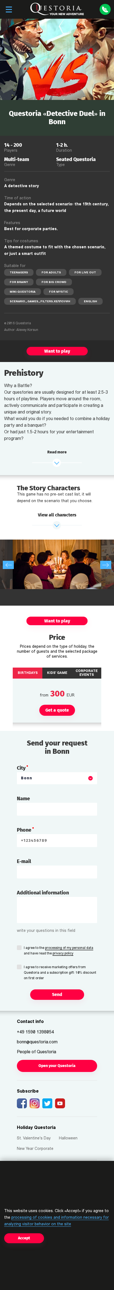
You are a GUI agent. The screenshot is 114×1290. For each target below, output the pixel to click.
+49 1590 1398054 (35, 1032)
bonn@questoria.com (37, 1042)
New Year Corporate (35, 1149)
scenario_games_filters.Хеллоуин (40, 301)
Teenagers (19, 272)
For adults (51, 272)
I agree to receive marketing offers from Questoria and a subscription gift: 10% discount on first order (60, 973)
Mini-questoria (22, 291)
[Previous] (8, 565)
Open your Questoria (57, 1065)
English (90, 301)
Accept (24, 1238)
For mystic (58, 291)
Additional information (43, 893)
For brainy (19, 282)
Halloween (68, 1138)
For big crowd (54, 282)
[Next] (105, 565)
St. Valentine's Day (34, 1138)
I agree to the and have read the (58, 950)
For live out (85, 272)
